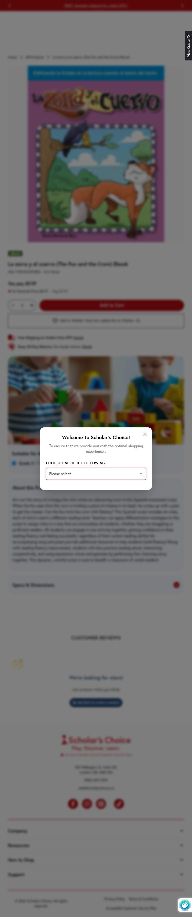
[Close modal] (145, 434)
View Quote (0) (188, 45)
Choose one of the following (75, 463)
